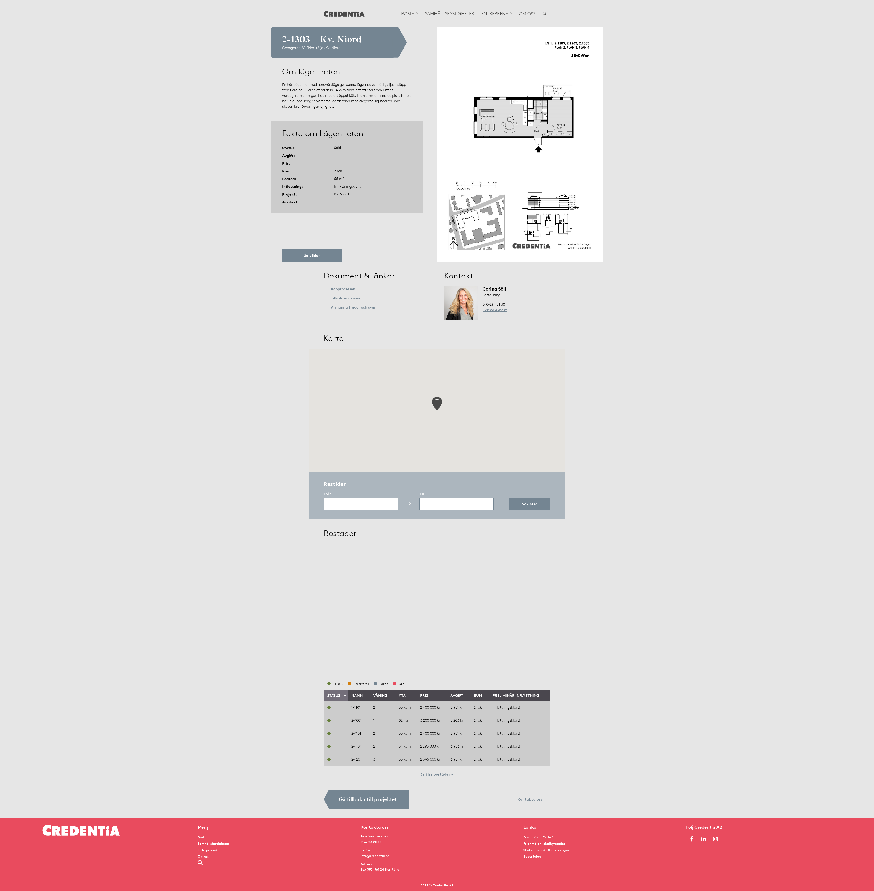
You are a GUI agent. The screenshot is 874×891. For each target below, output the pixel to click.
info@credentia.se (375, 856)
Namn (357, 695)
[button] (437, 403)
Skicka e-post (495, 310)
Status (333, 695)
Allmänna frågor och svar (353, 307)
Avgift (456, 695)
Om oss (527, 13)
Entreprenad (496, 13)
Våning (380, 695)
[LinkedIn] (703, 839)
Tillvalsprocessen (345, 298)
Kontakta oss (530, 799)
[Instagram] (715, 839)
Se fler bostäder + (437, 774)
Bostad (409, 13)
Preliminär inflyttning (516, 695)
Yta (402, 695)
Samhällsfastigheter (449, 13)
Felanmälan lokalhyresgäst (544, 843)
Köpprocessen (343, 289)
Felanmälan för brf (538, 837)
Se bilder (312, 255)
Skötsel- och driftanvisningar (546, 850)
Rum (478, 695)
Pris (424, 695)
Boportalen (532, 856)
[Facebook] (691, 839)
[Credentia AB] (344, 13)
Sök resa (530, 504)
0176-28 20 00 (371, 842)
